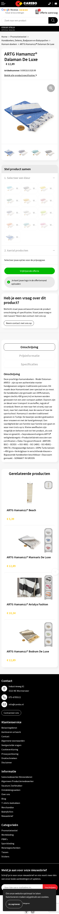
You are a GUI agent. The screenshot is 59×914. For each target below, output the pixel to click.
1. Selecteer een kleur (17, 178)
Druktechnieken (9, 758)
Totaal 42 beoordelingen (14, 13)
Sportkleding (7, 843)
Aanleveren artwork (11, 732)
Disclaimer (6, 762)
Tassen (4, 852)
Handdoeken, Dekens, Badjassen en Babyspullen (24, 40)
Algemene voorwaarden (13, 740)
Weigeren (26, 903)
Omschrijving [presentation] (29, 347)
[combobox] (25, 20)
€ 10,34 (11, 613)
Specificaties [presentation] (29, 364)
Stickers (5, 856)
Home (4, 36)
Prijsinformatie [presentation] (29, 356)
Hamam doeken (9, 44)
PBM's (4, 839)
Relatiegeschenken (10, 847)
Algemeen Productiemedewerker (17, 781)
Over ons (5, 794)
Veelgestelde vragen (11, 745)
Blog (3, 798)
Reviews (14, 9)
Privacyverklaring (9, 753)
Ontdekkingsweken (10, 789)
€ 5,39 (10, 519)
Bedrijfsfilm (7, 811)
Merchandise (7, 807)
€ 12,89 (11, 566)
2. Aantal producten (16, 250)
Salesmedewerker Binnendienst (16, 776)
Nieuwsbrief (7, 816)
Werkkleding (7, 834)
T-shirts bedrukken (10, 803)
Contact (5, 736)
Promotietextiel (18, 36)
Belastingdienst (9, 727)
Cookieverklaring (9, 749)
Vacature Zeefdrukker (11, 785)
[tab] (29, 347)
